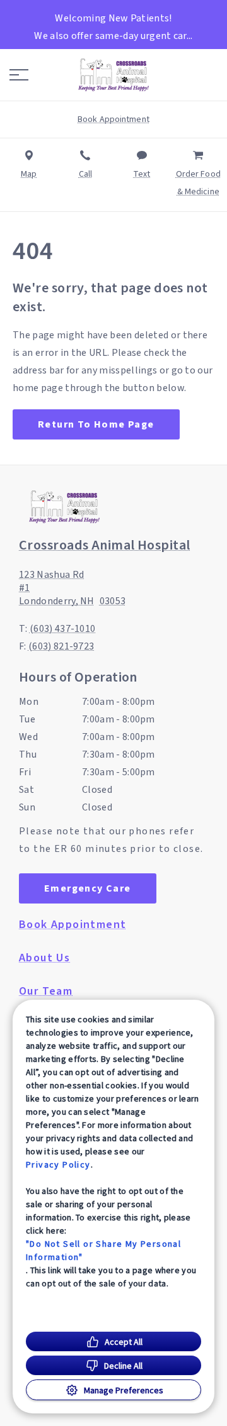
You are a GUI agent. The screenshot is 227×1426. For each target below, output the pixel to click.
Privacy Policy (58, 1164)
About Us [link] (44, 958)
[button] (18, 74)
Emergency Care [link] (87, 888)
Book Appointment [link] (72, 925)
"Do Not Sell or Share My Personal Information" (103, 1250)
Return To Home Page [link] (96, 424)
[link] (113, 74)
